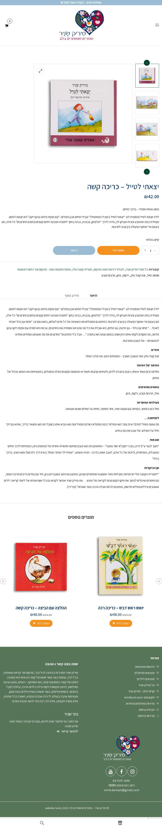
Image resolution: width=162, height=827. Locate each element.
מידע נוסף (72, 295)
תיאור (93, 295)
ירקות (126, 275)
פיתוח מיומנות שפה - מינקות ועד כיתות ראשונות (44, 269)
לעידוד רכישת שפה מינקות (109, 269)
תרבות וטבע (108, 275)
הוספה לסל (118, 250)
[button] (6, 25)
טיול (149, 275)
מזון (119, 275)
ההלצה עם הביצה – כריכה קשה (41, 608)
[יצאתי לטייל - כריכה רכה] (147, 76)
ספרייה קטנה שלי (82, 269)
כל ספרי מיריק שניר (137, 269)
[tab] (93, 296)
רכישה (74, 250)
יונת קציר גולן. (138, 275)
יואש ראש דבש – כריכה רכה (121, 608)
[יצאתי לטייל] (147, 156)
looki (58, 808)
